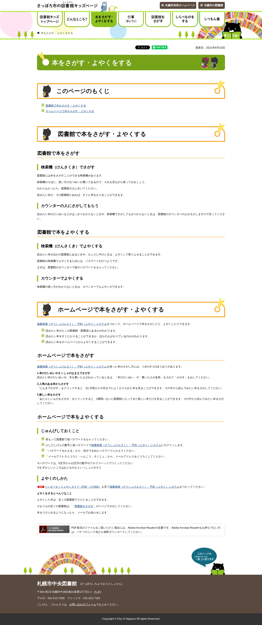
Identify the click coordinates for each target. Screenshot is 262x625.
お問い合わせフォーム (82, 604)
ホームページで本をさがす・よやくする (70, 111)
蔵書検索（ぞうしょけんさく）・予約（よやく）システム (72, 323)
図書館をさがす (84, 506)
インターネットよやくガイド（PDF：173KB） (72, 486)
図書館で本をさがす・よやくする (66, 105)
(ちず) (97, 591)
